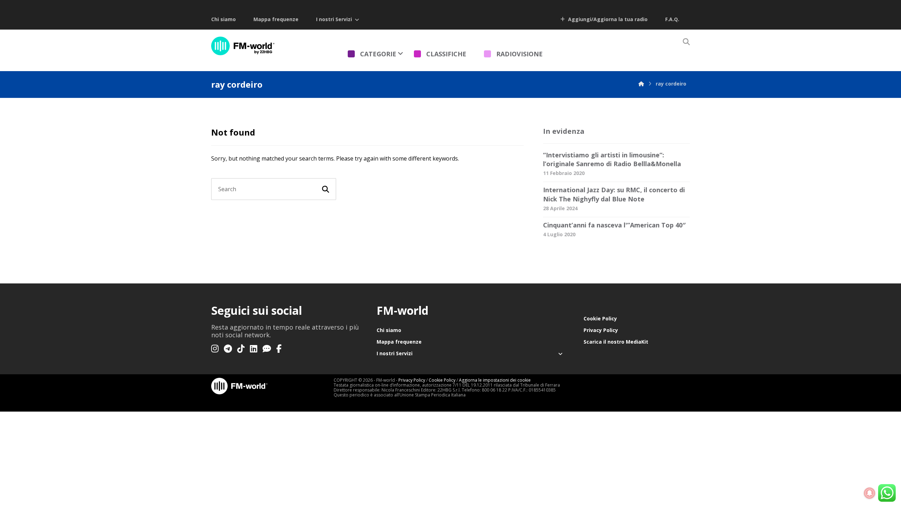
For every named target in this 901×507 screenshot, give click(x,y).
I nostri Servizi (334, 19)
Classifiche (446, 54)
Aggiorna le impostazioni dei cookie (495, 380)
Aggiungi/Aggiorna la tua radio (607, 19)
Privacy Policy (601, 330)
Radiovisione (519, 54)
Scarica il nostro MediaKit (616, 341)
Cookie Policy (600, 318)
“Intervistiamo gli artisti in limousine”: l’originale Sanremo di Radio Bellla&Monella (612, 159)
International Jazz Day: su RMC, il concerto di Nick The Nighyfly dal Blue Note (614, 194)
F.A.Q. (672, 19)
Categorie (378, 54)
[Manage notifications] (869, 493)
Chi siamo (223, 19)
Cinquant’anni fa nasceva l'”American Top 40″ (614, 225)
